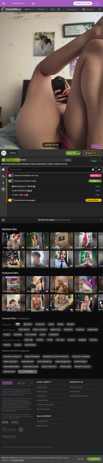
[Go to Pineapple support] (21, 429)
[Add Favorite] (3, 153)
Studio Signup (75, 391)
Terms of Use (42, 391)
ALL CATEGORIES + (27, 371)
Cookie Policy (18, 460)
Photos (42, 9)
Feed (52, 9)
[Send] (99, 169)
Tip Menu (94, 181)
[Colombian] (17, 324)
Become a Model (76, 387)
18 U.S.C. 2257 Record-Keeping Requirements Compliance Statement (27, 447)
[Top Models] (33, 3)
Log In (96, 3)
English (23, 383)
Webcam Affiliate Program (79, 396)
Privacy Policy (42, 387)
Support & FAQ (42, 421)
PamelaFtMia (9, 318)
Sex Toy (94, 176)
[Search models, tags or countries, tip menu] (99, 9)
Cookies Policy (42, 400)
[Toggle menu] (3, 3)
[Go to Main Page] (18, 3)
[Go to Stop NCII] (9, 436)
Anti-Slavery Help (43, 409)
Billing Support (42, 426)
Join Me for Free (51, 145)
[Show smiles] (93, 169)
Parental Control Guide (45, 405)
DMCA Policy (41, 396)
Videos (30, 9)
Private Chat (92, 200)
